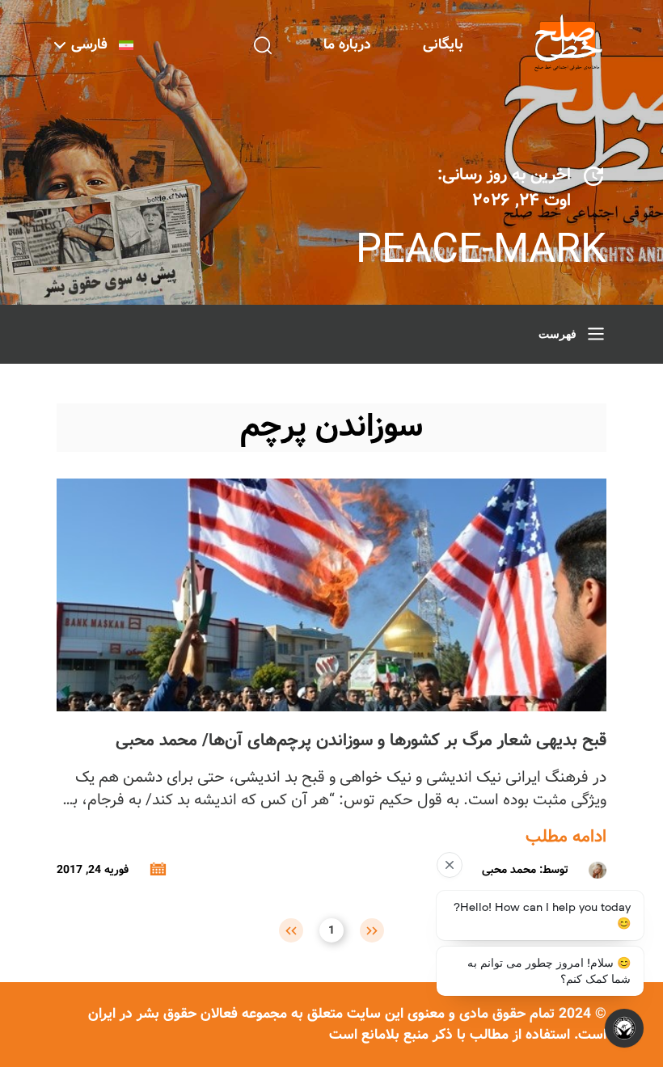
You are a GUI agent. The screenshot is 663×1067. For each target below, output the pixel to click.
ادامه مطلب (566, 837)
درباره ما (347, 45)
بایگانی (443, 45)
